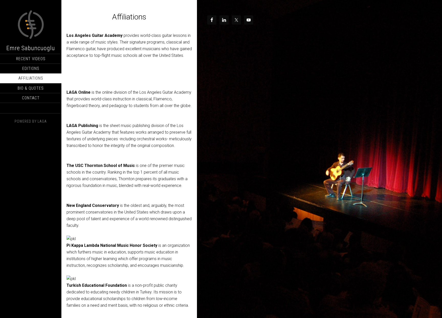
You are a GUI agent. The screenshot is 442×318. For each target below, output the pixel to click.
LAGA (42, 121)
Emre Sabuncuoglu (30, 48)
